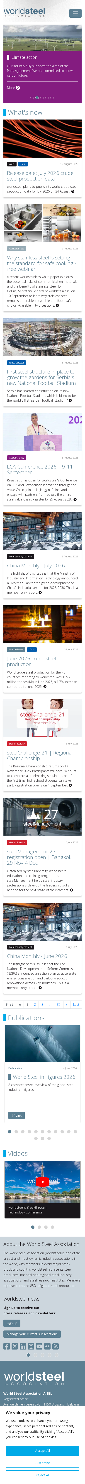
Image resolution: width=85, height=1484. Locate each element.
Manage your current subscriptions (32, 1334)
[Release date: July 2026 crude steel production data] (42, 139)
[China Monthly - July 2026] (42, 531)
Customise (43, 1463)
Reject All (42, 1475)
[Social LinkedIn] (23, 1345)
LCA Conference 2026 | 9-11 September (40, 469)
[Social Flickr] (47, 1345)
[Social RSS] (55, 1345)
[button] (9, 1132)
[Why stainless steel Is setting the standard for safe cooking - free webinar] (42, 223)
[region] (42, 1445)
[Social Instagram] (31, 1345)
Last (76, 1004)
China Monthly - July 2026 (36, 565)
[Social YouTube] (39, 1345)
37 (59, 1004)
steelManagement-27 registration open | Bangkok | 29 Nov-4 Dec (41, 857)
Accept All (42, 1450)
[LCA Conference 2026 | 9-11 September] (42, 432)
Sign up (12, 1323)
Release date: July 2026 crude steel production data (40, 175)
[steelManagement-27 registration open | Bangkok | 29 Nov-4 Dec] (42, 817)
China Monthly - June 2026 (37, 955)
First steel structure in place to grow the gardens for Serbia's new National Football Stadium (41, 377)
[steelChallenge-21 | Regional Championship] (42, 718)
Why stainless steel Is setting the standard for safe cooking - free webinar (42, 263)
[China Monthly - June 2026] (42, 922)
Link (18, 1115)
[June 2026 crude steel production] (42, 624)
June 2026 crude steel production (31, 661)
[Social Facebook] (7, 1345)
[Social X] (15, 1345)
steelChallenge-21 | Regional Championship (40, 755)
